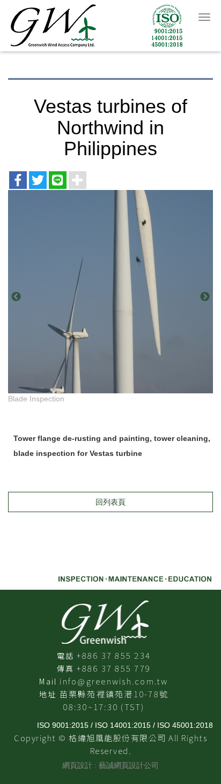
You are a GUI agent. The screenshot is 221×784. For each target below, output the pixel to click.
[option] (110, 297)
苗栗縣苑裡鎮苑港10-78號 (114, 693)
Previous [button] (16, 297)
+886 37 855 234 (114, 655)
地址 (48, 694)
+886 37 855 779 (114, 668)
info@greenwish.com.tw (114, 681)
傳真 (66, 668)
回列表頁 (110, 502)
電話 (66, 655)
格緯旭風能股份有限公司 (96, 25)
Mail (48, 681)
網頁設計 (77, 765)
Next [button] (205, 297)
